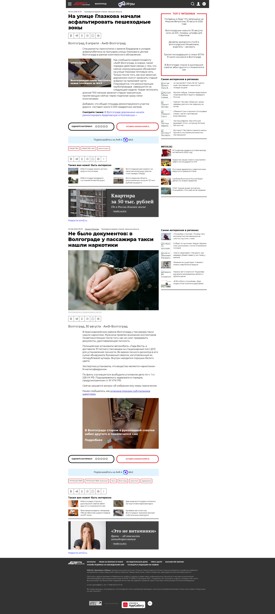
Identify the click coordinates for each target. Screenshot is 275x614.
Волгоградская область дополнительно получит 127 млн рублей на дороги (140, 180)
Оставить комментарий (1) (137, 126)
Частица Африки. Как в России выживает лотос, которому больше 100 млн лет (189, 123)
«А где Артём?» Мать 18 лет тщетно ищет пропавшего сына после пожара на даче (188, 85)
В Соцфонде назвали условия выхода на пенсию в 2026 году (189, 151)
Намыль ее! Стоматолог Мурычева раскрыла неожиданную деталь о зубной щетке (188, 274)
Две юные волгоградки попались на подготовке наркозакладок (141, 502)
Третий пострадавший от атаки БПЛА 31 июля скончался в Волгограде (184, 55)
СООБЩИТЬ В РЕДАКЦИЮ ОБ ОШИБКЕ (143, 565)
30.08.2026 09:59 (75, 229)
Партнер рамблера (111, 603)
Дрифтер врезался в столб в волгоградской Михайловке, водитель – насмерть (184, 44)
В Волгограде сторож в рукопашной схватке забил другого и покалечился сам (184, 67)
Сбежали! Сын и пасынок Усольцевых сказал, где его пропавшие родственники (190, 113)
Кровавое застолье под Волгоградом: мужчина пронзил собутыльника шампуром (140, 512)
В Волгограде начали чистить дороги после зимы (93, 170)
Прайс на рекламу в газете (111, 562)
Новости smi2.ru (77, 220)
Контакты (91, 562)
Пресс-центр (156, 562)
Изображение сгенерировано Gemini (85, 312)
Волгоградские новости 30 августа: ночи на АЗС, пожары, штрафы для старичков (184, 33)
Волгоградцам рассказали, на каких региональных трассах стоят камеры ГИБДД (139, 171)
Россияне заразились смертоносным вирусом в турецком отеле (189, 170)
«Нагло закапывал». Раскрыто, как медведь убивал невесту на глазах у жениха (189, 255)
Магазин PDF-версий (174, 562)
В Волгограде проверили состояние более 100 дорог (92, 179)
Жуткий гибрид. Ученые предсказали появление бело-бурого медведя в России (190, 94)
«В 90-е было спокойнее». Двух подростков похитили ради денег (188, 282)
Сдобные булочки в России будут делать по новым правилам (187, 180)
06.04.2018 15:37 (75, 12)
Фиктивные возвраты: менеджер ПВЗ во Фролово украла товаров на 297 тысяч (95, 512)
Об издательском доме (137, 562)
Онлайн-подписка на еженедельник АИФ (105, 565)
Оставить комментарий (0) (137, 459)
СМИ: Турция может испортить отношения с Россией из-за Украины (189, 189)
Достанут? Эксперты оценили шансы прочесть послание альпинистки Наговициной (190, 132)
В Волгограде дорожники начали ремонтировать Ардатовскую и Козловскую (113, 114)
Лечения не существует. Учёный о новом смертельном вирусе (188, 263)
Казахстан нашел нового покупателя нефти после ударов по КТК (188, 161)
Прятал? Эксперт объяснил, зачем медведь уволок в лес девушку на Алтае (188, 104)
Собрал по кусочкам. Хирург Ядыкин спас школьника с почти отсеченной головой (190, 245)
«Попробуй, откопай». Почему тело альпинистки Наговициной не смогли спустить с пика (189, 236)
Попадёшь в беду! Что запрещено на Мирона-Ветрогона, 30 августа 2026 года (184, 21)
